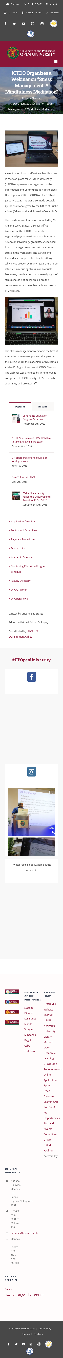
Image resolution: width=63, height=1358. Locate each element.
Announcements (51, 1069)
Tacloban (29, 1051)
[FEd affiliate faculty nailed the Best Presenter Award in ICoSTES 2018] (16, 494)
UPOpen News (19, 598)
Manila (28, 1024)
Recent (42, 406)
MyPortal (49, 1015)
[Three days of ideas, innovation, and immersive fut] (31, 812)
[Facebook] (31, 677)
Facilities (49, 1150)
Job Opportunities (51, 1115)
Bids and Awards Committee (50, 1129)
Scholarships (18, 548)
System (28, 1007)
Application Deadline (23, 521)
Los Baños (30, 1018)
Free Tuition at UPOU (24, 477)
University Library (49, 1033)
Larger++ (36, 1294)
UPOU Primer (19, 589)
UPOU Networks (49, 1023)
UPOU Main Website (50, 1006)
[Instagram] (31, 772)
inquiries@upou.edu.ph (15, 1233)
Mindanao (30, 1034)
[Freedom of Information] (30, 1351)
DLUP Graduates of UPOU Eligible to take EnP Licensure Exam (31, 439)
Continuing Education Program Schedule (35, 417)
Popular (20, 406)
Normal (10, 1295)
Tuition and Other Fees (24, 530)
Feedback (38, 1334)
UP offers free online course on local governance (30, 459)
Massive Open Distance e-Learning (50, 1050)
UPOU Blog (50, 1063)
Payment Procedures (23, 539)
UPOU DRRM (47, 1142)
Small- (8, 1289)
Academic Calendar (22, 557)
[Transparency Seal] (49, 1344)
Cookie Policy (45, 1328)
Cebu (27, 1045)
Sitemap (26, 1334)
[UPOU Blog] (38, 1344)
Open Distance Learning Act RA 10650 (51, 1099)
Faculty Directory (21, 580)
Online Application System (50, 1080)
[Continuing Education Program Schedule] (16, 416)
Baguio (28, 1040)
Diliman (28, 1013)
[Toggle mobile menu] (56, 61)
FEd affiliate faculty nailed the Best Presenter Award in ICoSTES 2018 (37, 497)
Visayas (28, 1029)
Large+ (21, 1295)
